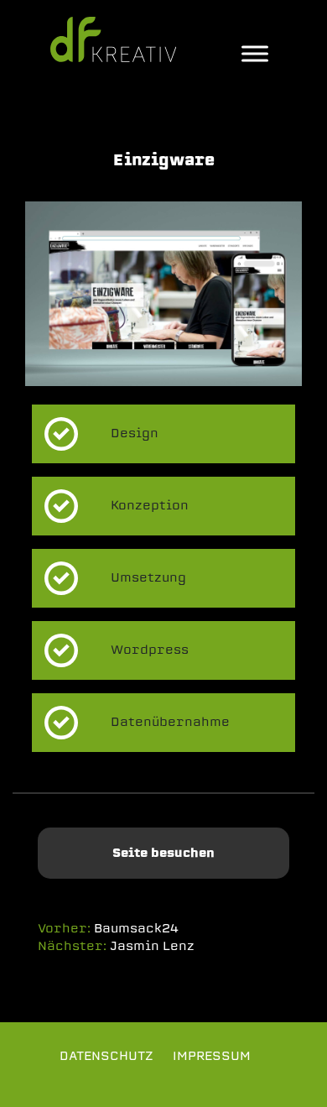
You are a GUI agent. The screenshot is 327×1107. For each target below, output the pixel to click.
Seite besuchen (163, 852)
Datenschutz (106, 1055)
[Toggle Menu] (254, 53)
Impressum (212, 1055)
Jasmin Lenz (152, 945)
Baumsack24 (136, 928)
